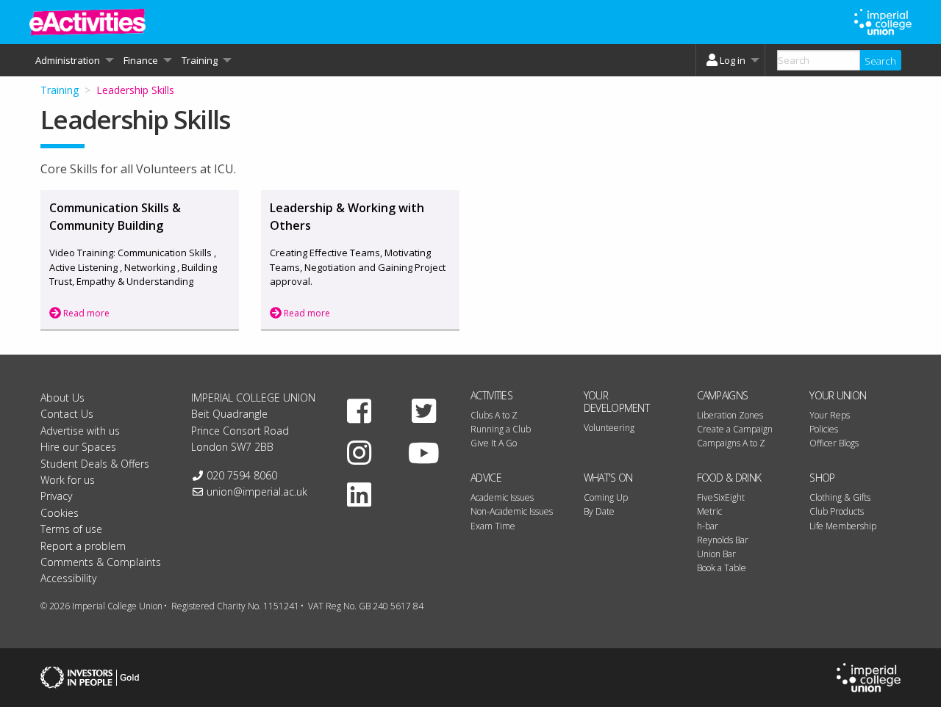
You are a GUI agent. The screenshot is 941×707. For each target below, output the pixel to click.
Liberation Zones (730, 415)
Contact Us (66, 414)
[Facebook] (359, 410)
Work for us (67, 480)
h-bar (707, 526)
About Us (62, 398)
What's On (608, 478)
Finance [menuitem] (141, 60)
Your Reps (829, 415)
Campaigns (722, 395)
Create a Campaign (735, 429)
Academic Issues (502, 497)
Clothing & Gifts (839, 497)
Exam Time (492, 526)
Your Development (616, 401)
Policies (823, 429)
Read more (85, 313)
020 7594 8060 (242, 475)
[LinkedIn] (359, 494)
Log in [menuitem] (732, 60)
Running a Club (500, 429)
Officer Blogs (834, 443)
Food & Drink (729, 478)
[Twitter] (423, 410)
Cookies (59, 513)
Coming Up (606, 497)
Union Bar (716, 554)
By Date (599, 511)
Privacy (56, 496)
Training (59, 90)
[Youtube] (423, 452)
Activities (491, 395)
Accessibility (68, 578)
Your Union (837, 395)
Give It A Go (493, 443)
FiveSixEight (721, 497)
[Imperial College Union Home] (869, 676)
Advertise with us (80, 431)
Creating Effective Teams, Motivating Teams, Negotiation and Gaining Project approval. (358, 267)
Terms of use (71, 529)
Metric (709, 511)
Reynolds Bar (722, 540)
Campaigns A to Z (731, 443)
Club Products (836, 511)
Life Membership (842, 526)
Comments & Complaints (100, 562)
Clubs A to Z (494, 415)
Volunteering (609, 427)
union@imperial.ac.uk (257, 491)
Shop (821, 478)
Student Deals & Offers (94, 464)
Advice (485, 478)
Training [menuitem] (200, 60)
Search (880, 61)
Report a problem (83, 546)
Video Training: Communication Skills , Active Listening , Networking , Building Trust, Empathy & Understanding (133, 267)
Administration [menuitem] (67, 60)
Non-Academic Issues (511, 511)
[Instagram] (359, 452)
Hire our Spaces (78, 447)
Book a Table (721, 568)
